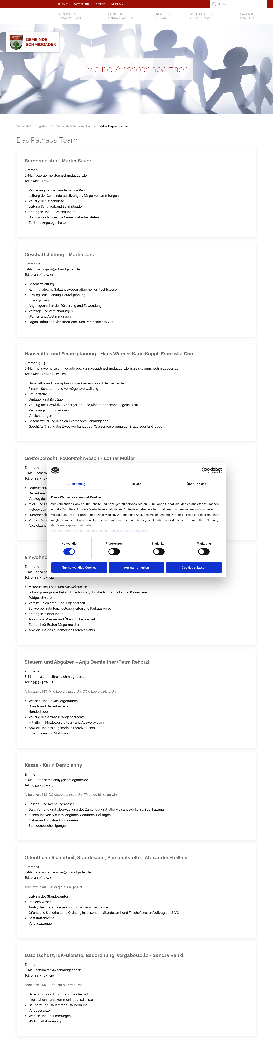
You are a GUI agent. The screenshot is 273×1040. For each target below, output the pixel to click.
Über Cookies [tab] (196, 484)
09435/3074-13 (41, 785)
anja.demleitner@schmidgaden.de (61, 677)
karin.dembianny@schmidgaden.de (62, 780)
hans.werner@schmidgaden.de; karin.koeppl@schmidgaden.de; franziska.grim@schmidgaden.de (107, 368)
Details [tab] (136, 484)
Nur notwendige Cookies (79, 567)
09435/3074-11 (41, 275)
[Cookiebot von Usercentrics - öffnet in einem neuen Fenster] (204, 470)
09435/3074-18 (42, 478)
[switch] (114, 551)
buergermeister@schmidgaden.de (61, 175)
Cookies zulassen (194, 567)
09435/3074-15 (41, 878)
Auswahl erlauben (136, 567)
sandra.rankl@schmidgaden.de (59, 970)
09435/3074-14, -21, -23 (48, 374)
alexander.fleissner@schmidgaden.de (63, 872)
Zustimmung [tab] (77, 484)
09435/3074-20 (42, 975)
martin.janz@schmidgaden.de (58, 269)
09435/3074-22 (42, 577)
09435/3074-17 (41, 682)
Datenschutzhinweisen (132, 530)
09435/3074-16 (42, 181)
